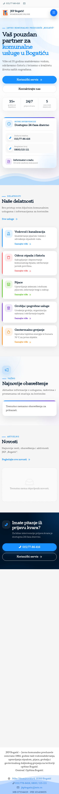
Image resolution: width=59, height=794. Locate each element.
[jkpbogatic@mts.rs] (24, 4)
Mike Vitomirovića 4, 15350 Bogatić (31, 779)
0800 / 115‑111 (39, 783)
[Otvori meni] (53, 12)
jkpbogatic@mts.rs (31, 788)
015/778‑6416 (22, 783)
